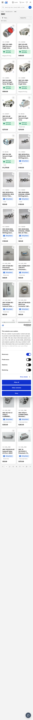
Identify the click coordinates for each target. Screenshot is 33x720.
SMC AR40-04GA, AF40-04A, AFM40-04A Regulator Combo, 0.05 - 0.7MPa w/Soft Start (8, 231)
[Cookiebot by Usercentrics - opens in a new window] (23, 325)
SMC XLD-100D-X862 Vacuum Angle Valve (7, 46)
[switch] (28, 359)
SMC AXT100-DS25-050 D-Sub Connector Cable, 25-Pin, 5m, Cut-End (24, 304)
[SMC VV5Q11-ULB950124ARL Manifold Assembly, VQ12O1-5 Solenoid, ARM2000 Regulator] (24, 409)
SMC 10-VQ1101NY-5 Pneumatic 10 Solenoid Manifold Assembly (24, 451)
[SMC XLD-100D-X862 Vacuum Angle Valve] (8, 40)
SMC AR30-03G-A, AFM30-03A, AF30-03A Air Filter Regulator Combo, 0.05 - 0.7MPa (8, 194)
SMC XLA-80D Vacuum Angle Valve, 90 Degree (7, 82)
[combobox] (16, 7)
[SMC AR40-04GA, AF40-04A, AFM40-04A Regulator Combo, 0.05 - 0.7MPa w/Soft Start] (8, 225)
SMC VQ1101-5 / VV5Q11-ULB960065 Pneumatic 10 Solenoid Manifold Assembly (8, 414)
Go (30, 7)
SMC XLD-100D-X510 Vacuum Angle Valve (23, 82)
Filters (5, 18)
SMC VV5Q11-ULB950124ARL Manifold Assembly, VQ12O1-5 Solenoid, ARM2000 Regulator (23, 414)
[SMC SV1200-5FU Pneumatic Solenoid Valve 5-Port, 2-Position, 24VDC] (8, 262)
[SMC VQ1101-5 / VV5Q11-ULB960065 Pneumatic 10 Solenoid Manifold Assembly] (8, 409)
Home (2, 11)
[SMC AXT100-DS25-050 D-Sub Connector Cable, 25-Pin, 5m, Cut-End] (24, 299)
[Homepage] (6, 2)
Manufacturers (9, 11)
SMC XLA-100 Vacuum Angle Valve (7, 156)
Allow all (16, 382)
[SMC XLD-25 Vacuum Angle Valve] (24, 113)
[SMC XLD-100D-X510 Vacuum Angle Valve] (24, 76)
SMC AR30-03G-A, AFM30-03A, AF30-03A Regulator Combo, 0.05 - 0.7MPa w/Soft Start (24, 156)
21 (26, 466)
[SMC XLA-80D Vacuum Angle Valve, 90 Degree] (8, 76)
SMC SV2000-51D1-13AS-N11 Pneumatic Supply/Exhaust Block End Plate (24, 267)
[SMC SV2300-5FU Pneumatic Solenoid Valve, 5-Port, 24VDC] (8, 299)
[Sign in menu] (30, 2)
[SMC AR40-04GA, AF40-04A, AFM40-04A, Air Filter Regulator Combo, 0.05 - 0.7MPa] (24, 225)
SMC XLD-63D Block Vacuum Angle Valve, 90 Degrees (23, 46)
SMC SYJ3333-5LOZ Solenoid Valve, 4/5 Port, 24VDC (8, 451)
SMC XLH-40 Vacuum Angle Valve (7, 118)
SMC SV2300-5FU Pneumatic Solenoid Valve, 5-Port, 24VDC (8, 304)
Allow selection (16, 387)
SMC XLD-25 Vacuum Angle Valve (23, 118)
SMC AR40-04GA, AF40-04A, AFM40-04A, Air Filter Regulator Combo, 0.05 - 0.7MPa (24, 231)
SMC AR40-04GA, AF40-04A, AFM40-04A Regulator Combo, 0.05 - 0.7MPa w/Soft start (24, 194)
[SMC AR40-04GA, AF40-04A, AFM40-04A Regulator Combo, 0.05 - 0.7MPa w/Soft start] (24, 189)
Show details (24, 377)
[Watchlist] (26, 2)
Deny (16, 393)
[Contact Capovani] (28, 715)
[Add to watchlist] (13, 25)
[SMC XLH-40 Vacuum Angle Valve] (8, 113)
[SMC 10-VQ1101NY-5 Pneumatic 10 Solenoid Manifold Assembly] (24, 446)
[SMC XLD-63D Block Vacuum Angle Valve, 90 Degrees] (24, 40)
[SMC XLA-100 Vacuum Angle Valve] (8, 151)
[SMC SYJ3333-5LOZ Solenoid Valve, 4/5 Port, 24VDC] (8, 446)
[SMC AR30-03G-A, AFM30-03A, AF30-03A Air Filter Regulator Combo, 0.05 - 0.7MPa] (8, 189)
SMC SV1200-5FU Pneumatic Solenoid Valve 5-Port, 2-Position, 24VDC (8, 267)
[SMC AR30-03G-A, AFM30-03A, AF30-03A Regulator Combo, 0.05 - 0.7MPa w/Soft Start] (24, 151)
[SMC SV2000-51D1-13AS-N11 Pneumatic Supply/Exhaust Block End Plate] (24, 262)
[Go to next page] (30, 466)
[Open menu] (2, 2)
